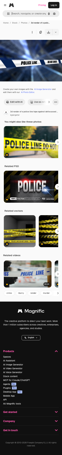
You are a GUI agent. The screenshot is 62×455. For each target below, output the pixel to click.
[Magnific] (31, 311)
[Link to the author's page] (6, 113)
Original (20, 42)
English (31, 337)
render (33, 293)
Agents (9, 384)
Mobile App (9, 395)
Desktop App (12, 391)
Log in (54, 5)
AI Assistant (9, 360)
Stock (14, 23)
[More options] (32, 32)
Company (9, 421)
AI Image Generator (43, 89)
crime (9, 293)
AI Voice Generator (12, 372)
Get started (10, 412)
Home (6, 23)
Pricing (42, 5)
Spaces (7, 356)
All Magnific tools (12, 403)
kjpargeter (15, 115)
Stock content (10, 376)
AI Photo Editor (27, 92)
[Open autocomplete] (7, 13)
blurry (21, 293)
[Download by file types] (55, 32)
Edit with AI (16, 101)
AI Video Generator (12, 368)
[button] (31, 337)
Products (8, 351)
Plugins (9, 388)
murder (46, 293)
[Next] (49, 102)
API (5, 399)
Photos (24, 23)
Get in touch (10, 430)
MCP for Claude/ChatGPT (16, 380)
